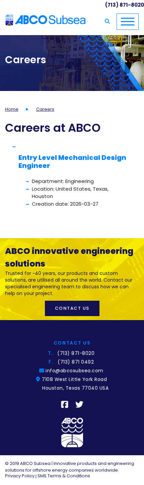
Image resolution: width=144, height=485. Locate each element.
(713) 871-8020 (75, 353)
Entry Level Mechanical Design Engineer (72, 161)
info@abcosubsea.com (75, 370)
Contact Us (72, 308)
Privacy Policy (19, 476)
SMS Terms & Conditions (64, 476)
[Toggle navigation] (128, 21)
